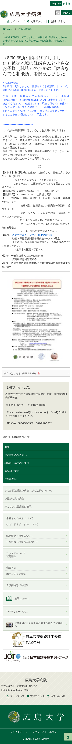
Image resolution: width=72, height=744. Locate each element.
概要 (7, 446)
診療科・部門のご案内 (17, 462)
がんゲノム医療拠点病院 (18, 506)
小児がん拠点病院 (14, 498)
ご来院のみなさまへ (16, 454)
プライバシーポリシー (47, 732)
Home (9, 29)
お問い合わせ (58, 21)
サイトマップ (17, 21)
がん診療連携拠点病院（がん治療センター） (29, 490)
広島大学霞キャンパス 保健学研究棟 (32, 234)
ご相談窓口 (11, 479)
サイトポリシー (21, 732)
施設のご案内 (12, 470)
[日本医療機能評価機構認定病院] (36, 639)
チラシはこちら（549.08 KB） (20, 373)
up (68, 737)
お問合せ (58, 696)
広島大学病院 (25, 29)
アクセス (38, 21)
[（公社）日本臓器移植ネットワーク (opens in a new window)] (36, 656)
